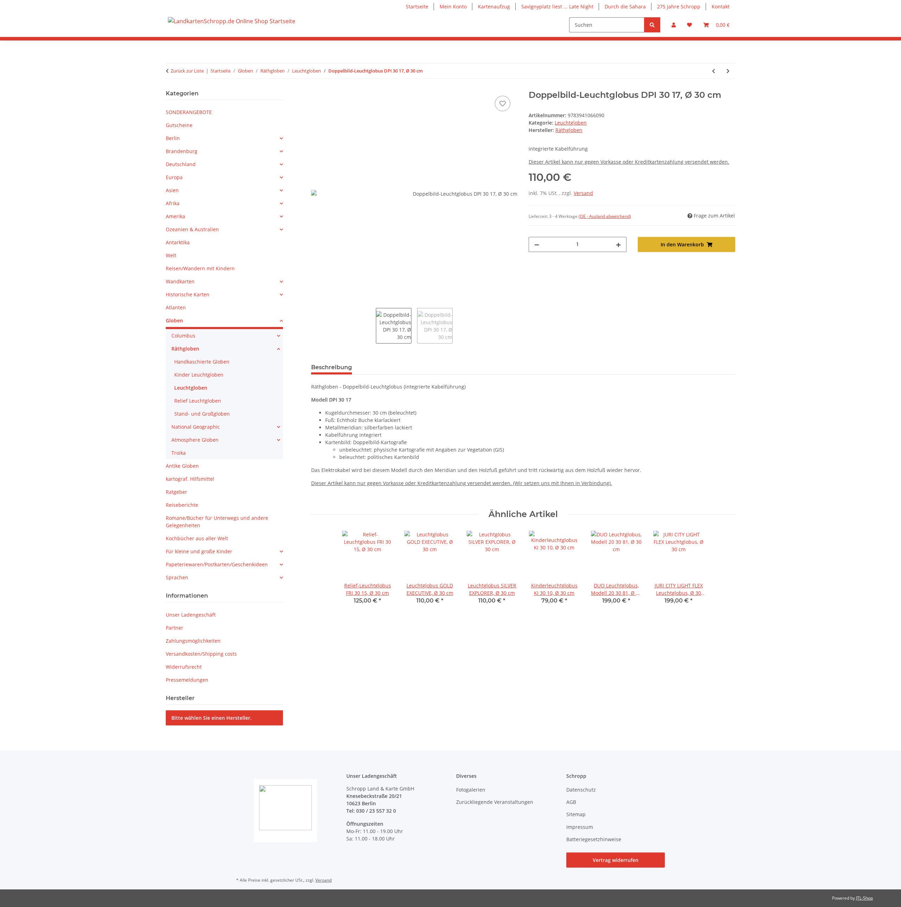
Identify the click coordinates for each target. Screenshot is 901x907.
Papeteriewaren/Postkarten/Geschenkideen (217, 564)
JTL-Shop (864, 898)
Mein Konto (453, 6)
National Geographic (195, 426)
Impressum (579, 827)
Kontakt (721, 6)
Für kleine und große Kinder (199, 551)
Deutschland (181, 164)
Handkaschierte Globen (201, 361)
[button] (673, 25)
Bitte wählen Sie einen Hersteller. (211, 717)
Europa (174, 177)
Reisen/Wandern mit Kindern (200, 268)
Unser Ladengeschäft (191, 614)
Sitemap (576, 814)
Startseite (417, 6)
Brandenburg (181, 151)
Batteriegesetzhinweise (593, 839)
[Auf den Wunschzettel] (502, 103)
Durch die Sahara (625, 6)
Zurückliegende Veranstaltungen (494, 802)
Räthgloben (185, 348)
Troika (178, 452)
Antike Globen (182, 465)
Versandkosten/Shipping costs (201, 653)
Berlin (173, 138)
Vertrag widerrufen (615, 860)
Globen (174, 320)
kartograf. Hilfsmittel (190, 478)
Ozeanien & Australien (192, 229)
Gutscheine (179, 125)
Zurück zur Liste (187, 71)
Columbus (183, 335)
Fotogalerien (470, 789)
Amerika (175, 216)
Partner (174, 627)
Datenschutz (581, 789)
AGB (571, 802)
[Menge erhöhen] (618, 244)
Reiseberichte (182, 505)
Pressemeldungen (187, 679)
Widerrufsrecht (184, 666)
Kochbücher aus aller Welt (197, 538)
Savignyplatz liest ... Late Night (557, 6)
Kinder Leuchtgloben (198, 374)
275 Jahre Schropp (678, 6)
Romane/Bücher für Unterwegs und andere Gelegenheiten (217, 522)
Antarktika (178, 242)
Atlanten (176, 307)
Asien (172, 190)
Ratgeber (176, 492)
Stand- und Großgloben (202, 413)
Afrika (172, 203)
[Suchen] (652, 24)
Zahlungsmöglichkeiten (193, 640)
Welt (171, 255)
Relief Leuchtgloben (197, 400)
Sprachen (177, 577)
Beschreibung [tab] (331, 367)
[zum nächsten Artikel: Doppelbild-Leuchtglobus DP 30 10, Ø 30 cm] (728, 70)
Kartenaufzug (494, 6)
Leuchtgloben (571, 122)
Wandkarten (180, 281)
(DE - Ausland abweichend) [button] (605, 216)
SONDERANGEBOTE (189, 112)
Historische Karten (187, 294)
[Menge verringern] (536, 244)
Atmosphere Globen (195, 439)
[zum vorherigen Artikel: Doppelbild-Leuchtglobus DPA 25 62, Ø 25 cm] (713, 70)
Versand (583, 193)
